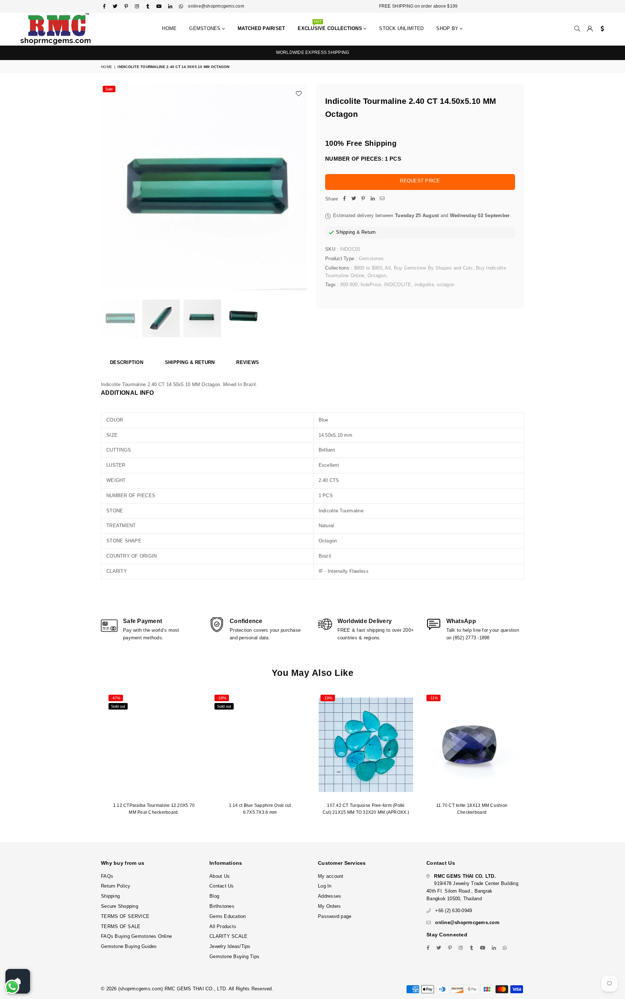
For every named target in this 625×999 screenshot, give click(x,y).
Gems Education (227, 916)
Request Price (420, 180)
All (388, 268)
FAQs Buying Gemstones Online (136, 936)
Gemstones (205, 28)
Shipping (345, 232)
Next (300, 187)
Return (368, 232)
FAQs (107, 876)
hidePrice (371, 284)
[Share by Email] (382, 199)
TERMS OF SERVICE (125, 916)
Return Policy (115, 886)
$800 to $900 (368, 268)
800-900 (349, 284)
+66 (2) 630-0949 (453, 910)
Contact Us (221, 886)
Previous (107, 187)
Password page (334, 916)
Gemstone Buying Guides (129, 946)
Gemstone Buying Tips (234, 956)
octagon (445, 284)
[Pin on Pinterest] (363, 199)
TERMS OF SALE (120, 926)
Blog (214, 896)
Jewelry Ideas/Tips (230, 946)
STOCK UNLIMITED (401, 28)
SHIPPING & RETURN (189, 362)
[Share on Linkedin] (372, 199)
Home (169, 28)
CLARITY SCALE (228, 936)
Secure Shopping (119, 906)
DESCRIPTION (126, 362)
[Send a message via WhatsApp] (12, 986)
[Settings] (600, 29)
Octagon (376, 275)
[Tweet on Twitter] (353, 199)
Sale (109, 89)
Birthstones (221, 906)
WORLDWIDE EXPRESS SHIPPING (312, 52)
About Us (219, 876)
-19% (327, 698)
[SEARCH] (577, 29)
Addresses (329, 896)
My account (331, 876)
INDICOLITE (398, 284)
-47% (115, 698)
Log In (325, 886)
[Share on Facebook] (344, 199)
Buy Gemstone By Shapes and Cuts (433, 268)
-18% (221, 698)
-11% (433, 698)
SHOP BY (448, 28)
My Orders (329, 906)
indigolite (424, 284)
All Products (222, 926)
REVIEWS (247, 362)
